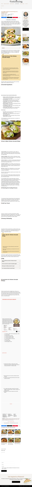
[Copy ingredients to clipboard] (6, 331)
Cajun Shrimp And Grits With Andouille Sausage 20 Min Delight (4, 444)
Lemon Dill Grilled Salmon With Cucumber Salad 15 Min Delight (10, 444)
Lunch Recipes (3, 433)
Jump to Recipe (9, 19)
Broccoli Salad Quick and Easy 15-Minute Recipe (17, 435)
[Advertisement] (11, 63)
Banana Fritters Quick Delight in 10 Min (10, 435)
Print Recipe (14, 19)
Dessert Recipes (10, 433)
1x (16, 331)
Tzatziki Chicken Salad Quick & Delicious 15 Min (4, 435)
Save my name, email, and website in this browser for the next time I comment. (10, 468)
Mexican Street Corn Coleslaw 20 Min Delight (17, 443)
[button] (1, 8)
